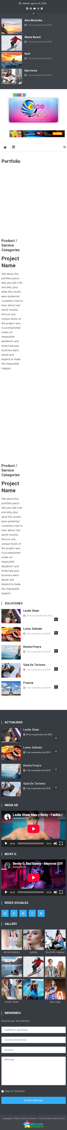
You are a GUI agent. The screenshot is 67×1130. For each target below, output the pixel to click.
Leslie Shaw (31, 610)
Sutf (27, 53)
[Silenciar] (55, 843)
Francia (28, 683)
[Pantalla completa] (61, 843)
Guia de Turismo (34, 665)
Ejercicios (30, 70)
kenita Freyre (32, 646)
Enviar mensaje (33, 1100)
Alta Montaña (33, 20)
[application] (33, 829)
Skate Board (32, 37)
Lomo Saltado (32, 628)
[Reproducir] (6, 843)
